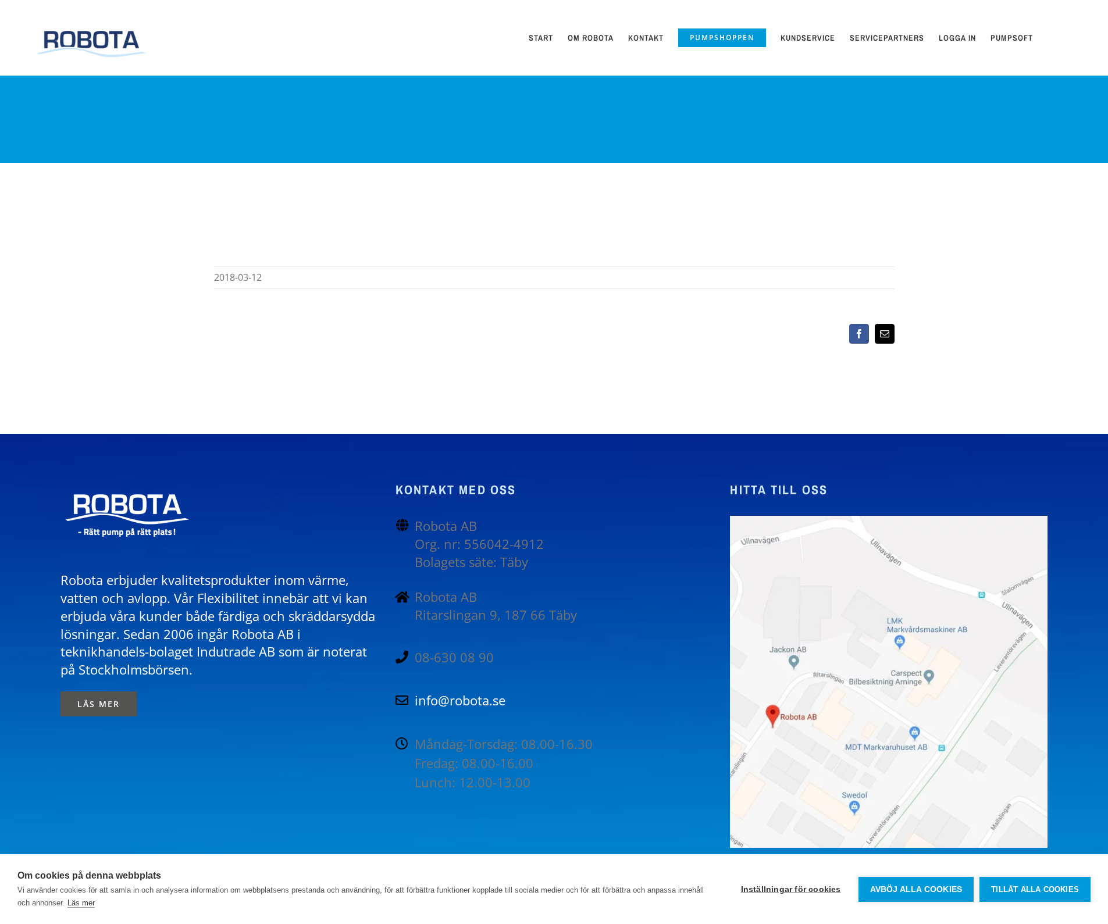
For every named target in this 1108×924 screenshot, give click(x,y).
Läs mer (81, 902)
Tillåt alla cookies (1035, 889)
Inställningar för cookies (791, 889)
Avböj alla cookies (916, 889)
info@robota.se (460, 700)
